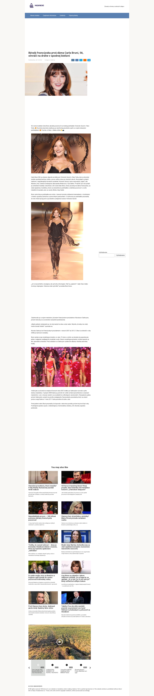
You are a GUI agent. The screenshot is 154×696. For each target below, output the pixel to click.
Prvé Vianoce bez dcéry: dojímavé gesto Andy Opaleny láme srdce (41, 607)
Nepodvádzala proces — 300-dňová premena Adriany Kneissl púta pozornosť (42, 518)
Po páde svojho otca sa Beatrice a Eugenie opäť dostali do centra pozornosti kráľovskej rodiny (41, 577)
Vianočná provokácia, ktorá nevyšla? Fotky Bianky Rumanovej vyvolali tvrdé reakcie (42, 488)
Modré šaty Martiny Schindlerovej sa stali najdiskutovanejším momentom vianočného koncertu (75, 547)
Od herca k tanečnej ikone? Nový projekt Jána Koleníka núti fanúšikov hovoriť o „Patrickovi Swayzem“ (75, 488)
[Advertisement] (77, 33)
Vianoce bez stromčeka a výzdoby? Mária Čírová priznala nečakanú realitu (75, 518)
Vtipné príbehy (73, 15)
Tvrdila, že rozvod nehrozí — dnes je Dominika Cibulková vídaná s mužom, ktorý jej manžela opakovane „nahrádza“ (42, 548)
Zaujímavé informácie (49, 15)
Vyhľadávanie (103, 252)
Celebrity (62, 15)
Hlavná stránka (34, 15)
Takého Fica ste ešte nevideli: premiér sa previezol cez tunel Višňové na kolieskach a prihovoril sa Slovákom (75, 609)
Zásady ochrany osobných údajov (114, 6)
